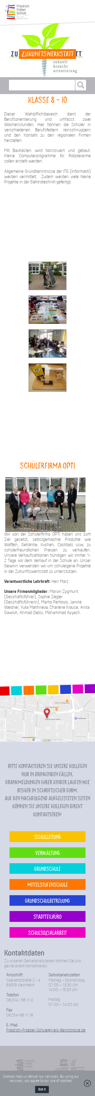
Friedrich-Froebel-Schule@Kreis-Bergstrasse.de (46, 1030)
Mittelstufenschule (47, 884)
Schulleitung (47, 836)
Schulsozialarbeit (47, 932)
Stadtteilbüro (47, 916)
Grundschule (47, 868)
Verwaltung (47, 852)
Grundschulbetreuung (47, 900)
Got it (42, 1090)
